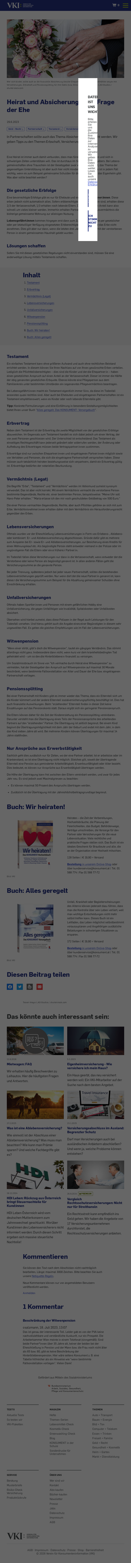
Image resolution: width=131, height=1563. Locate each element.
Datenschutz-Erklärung (96, 183)
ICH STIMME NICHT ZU (88, 221)
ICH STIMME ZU (88, 198)
